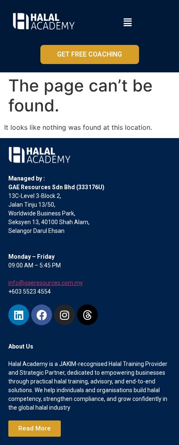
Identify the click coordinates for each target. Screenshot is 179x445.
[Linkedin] (18, 314)
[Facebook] (41, 314)
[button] (128, 22)
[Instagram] (64, 314)
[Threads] (87, 314)
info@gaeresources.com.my (45, 282)
